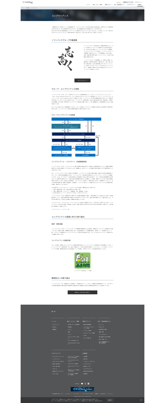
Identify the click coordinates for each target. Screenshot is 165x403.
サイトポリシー (68, 393)
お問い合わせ (103, 393)
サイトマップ (110, 393)
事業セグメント (86, 321)
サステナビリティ (56, 353)
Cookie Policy (88, 399)
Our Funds (118, 2)
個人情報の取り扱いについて (57, 393)
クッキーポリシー (76, 393)
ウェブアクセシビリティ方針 (87, 393)
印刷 (54, 311)
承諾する (110, 400)
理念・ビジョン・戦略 (73, 321)
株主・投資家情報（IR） (104, 321)
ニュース (54, 321)
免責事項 (96, 393)
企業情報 (84, 353)
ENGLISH (141, 2)
